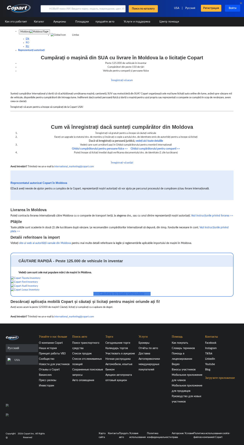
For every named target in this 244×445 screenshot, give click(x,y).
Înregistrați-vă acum (122, 80)
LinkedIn (210, 359)
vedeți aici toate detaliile (149, 141)
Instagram (211, 348)
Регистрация (211, 8)
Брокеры (144, 343)
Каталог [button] (39, 21)
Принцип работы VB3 (52, 353)
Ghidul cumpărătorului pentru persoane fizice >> (100, 148)
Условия (189, 433)
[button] (44, 8)
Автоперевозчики (149, 359)
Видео (176, 364)
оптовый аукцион (116, 380)
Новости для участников (54, 364)
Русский (190, 8)
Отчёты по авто (148, 348)
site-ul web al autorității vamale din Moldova (45, 243)
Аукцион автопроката (118, 375)
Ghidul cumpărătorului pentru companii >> (155, 148)
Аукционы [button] (60, 21)
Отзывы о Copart (49, 369)
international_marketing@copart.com (74, 166)
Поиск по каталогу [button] (143, 8)
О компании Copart (51, 343)
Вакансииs (45, 375)
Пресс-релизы (47, 380)
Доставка (144, 353)
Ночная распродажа (118, 359)
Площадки (82, 21)
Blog (207, 369)
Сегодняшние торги (117, 343)
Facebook (210, 343)
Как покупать (180, 343)
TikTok (208, 353)
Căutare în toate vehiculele (122, 294)
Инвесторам (46, 385)
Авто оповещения (83, 380)
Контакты (113, 433)
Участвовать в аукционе (120, 353)
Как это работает (16, 21)
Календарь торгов (116, 348)
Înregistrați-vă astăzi (122, 163)
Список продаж (82, 353)
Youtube (210, 364)
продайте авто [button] (105, 21)
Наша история (48, 348)
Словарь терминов (183, 348)
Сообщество (46, 359)
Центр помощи (169, 21)
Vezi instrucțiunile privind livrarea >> (212, 215)
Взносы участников (184, 369)
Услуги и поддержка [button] (137, 21)
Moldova (34, 32)
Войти (232, 8)
